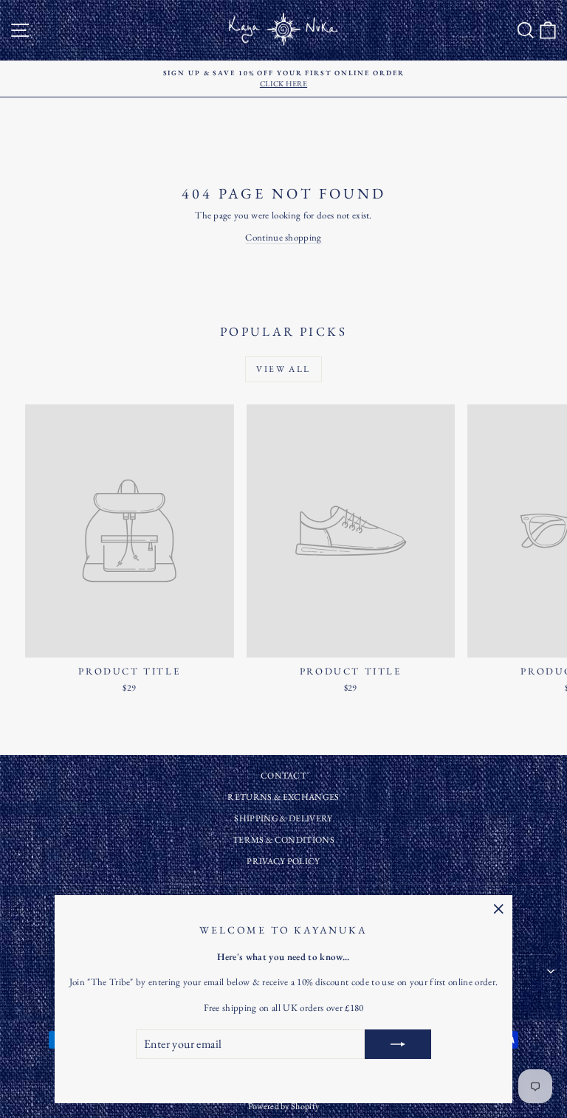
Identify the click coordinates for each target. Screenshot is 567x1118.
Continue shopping (283, 237)
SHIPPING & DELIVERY (283, 818)
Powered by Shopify (284, 1106)
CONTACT (283, 775)
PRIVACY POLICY (283, 861)
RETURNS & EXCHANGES (283, 797)
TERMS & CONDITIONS (283, 840)
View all (283, 369)
